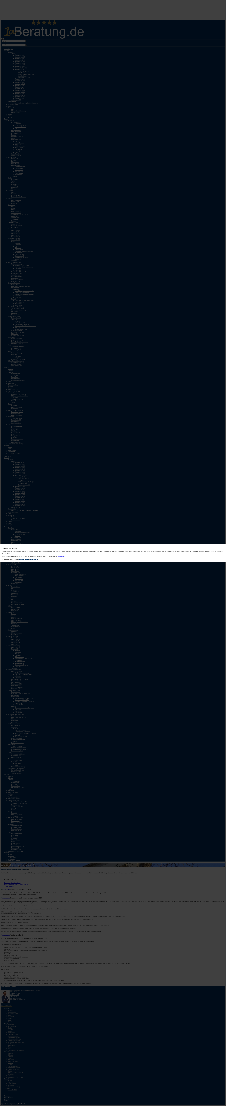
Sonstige (15, 559)
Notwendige (7, 559)
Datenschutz (61, 556)
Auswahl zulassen (23, 559)
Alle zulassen (33, 559)
